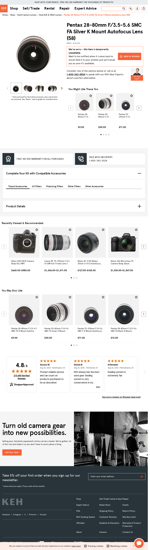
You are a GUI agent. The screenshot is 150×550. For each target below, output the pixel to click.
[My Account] (137, 8)
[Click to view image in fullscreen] (34, 52)
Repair (64, 8)
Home (5, 15)
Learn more (76, 546)
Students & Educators (109, 523)
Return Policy (128, 511)
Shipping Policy (106, 511)
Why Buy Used (128, 517)
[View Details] (84, 107)
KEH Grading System (85, 517)
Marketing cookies (118, 546)
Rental (49, 8)
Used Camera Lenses (26, 15)
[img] (21, 371)
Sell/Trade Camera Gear (110, 499)
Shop (14, 8)
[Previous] (70, 108)
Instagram (17, 515)
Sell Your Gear (12, 452)
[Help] (130, 8)
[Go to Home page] (4, 8)
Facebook (6, 515)
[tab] (18, 186)
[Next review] (144, 372)
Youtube (43, 515)
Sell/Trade (31, 8)
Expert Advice (85, 8)
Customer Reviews (108, 517)
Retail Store (104, 505)
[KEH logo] (12, 502)
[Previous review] (3, 372)
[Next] (61, 88)
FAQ (78, 511)
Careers (103, 532)
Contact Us (127, 532)
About (79, 532)
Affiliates (80, 523)
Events (125, 505)
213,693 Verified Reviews (22, 377)
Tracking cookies (95, 546)
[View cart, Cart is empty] (143, 8)
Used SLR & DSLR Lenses (50, 15)
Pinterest (32, 515)
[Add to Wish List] (90, 95)
